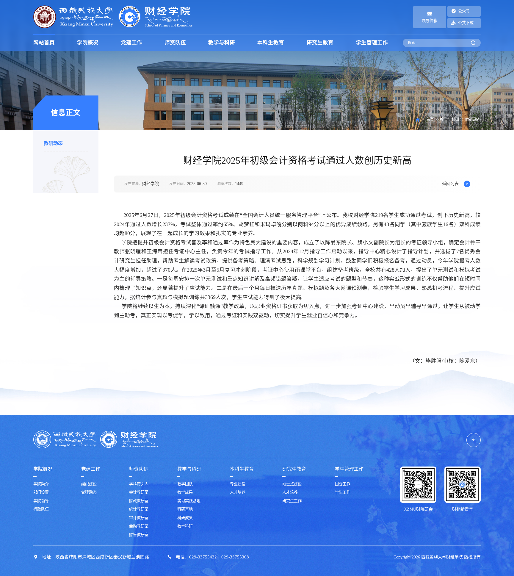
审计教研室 (138, 518)
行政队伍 (41, 509)
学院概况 (87, 43)
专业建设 (237, 484)
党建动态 (89, 492)
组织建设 (89, 484)
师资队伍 (175, 43)
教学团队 (185, 484)
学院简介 (41, 484)
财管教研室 (138, 535)
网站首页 (44, 43)
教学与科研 (221, 43)
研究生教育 (320, 43)
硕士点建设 (292, 484)
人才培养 (237, 492)
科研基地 (185, 509)
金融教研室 (138, 526)
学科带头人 (138, 484)
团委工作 (342, 484)
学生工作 (342, 492)
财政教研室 (138, 501)
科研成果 (185, 518)
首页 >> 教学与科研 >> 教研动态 (453, 120)
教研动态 (53, 143)
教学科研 (185, 526)
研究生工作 (292, 501)
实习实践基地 (188, 501)
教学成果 (185, 492)
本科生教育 (270, 43)
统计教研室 (138, 509)
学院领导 (41, 501)
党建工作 (131, 43)
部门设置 (41, 492)
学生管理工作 (372, 43)
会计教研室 (138, 492)
